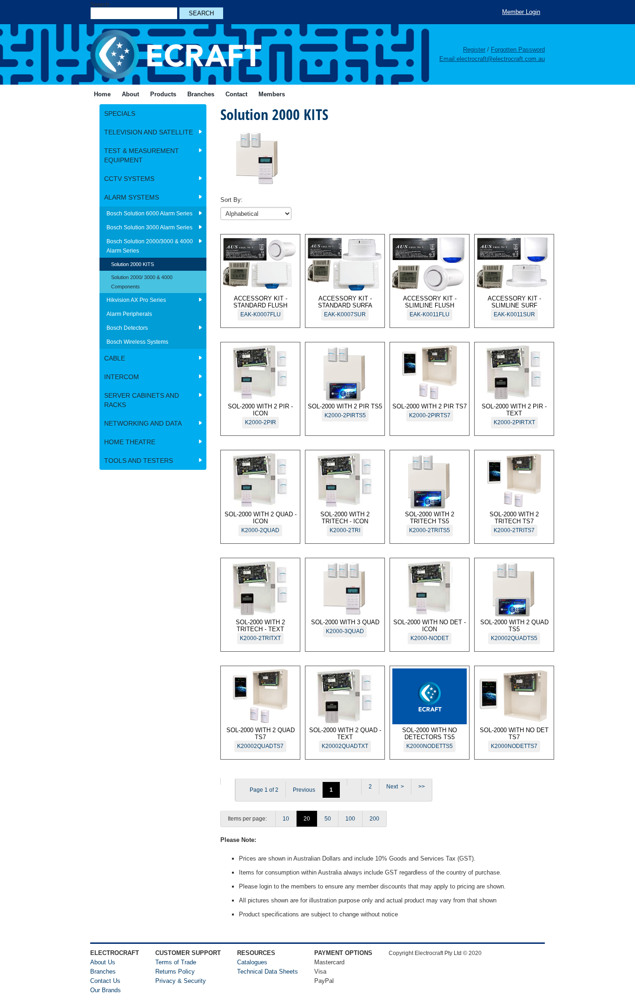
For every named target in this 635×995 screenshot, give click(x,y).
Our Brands (105, 990)
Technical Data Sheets (267, 971)
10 (286, 818)
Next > (395, 786)
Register (474, 49)
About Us (102, 962)
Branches (103, 971)
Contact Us (105, 980)
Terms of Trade (175, 962)
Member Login (521, 11)
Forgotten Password (518, 49)
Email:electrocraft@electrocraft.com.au (492, 58)
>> (421, 786)
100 (350, 818)
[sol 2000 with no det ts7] (227, 781)
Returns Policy (175, 971)
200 (374, 818)
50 (327, 818)
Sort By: (231, 199)
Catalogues (252, 962)
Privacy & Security (180, 980)
